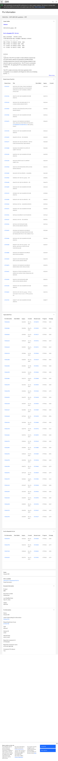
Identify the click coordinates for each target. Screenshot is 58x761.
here (35, 753)
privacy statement (19, 757)
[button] (56, 743)
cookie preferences (19, 749)
